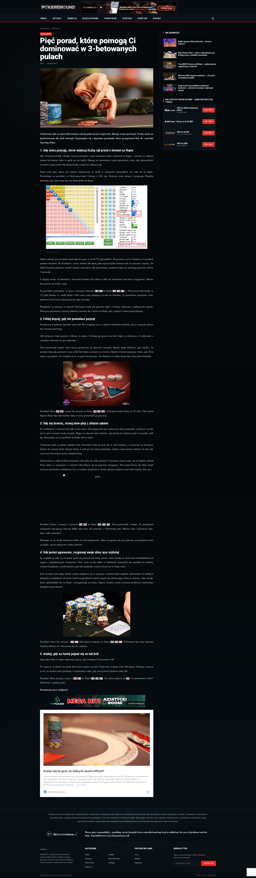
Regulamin (138, 863)
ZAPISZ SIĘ (209, 863)
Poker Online (110, 18)
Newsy (43, 18)
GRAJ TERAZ (208, 110)
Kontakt (157, 18)
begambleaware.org (101, 835)
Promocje (72, 18)
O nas (137, 855)
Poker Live (142, 18)
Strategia (127, 18)
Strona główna (44, 28)
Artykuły (57, 18)
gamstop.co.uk (122, 835)
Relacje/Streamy (91, 18)
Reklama (137, 859)
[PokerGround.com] (58, 7)
